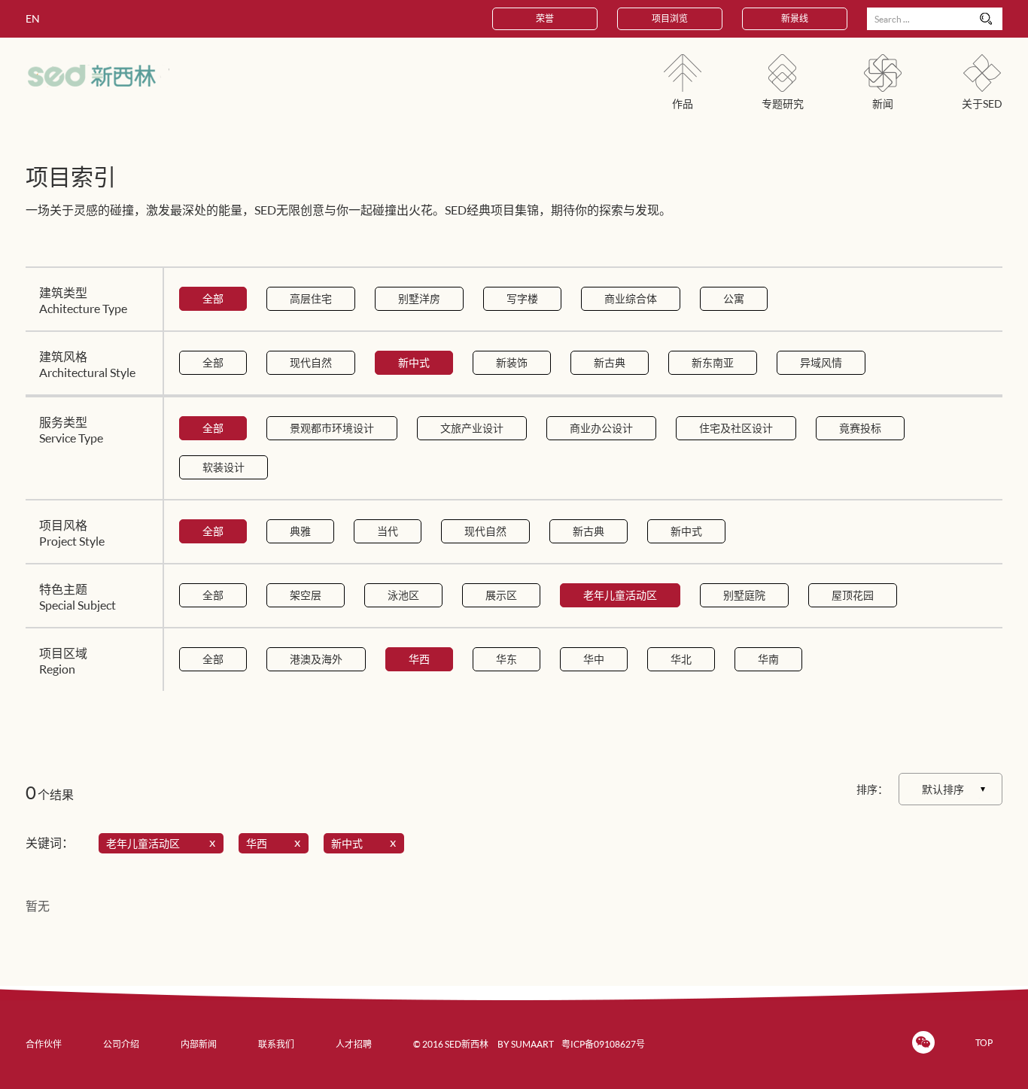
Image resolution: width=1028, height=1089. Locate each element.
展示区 (501, 595)
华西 (419, 658)
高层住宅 (311, 298)
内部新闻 (199, 1044)
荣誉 (545, 18)
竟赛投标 (860, 427)
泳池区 (403, 595)
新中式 (414, 362)
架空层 (305, 595)
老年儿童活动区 (620, 595)
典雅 (300, 531)
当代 (387, 531)
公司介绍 (121, 1044)
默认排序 (943, 789)
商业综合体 (630, 298)
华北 (681, 658)
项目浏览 (670, 18)
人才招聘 (354, 1044)
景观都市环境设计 (332, 427)
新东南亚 (713, 362)
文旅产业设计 (471, 427)
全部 (213, 298)
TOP (984, 1042)
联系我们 (276, 1044)
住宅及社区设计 (736, 427)
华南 (768, 658)
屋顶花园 (853, 595)
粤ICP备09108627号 (603, 1044)
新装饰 (512, 362)
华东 (506, 658)
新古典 (609, 362)
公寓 (733, 298)
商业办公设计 (601, 427)
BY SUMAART (525, 1044)
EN (33, 18)
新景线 (794, 18)
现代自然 (311, 362)
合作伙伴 (44, 1044)
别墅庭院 (744, 595)
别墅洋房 (419, 298)
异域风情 (821, 362)
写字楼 (522, 298)
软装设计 (223, 467)
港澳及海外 (316, 658)
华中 (593, 658)
